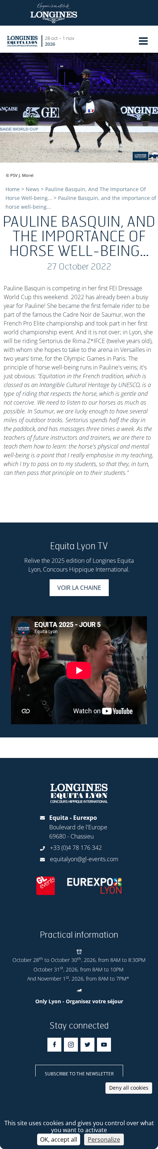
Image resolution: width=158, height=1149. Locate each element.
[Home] (22, 40)
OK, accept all (58, 1139)
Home (13, 189)
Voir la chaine (79, 588)
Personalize (104, 1139)
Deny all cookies (128, 1087)
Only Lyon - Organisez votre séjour (79, 1001)
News (32, 189)
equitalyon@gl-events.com (84, 859)
